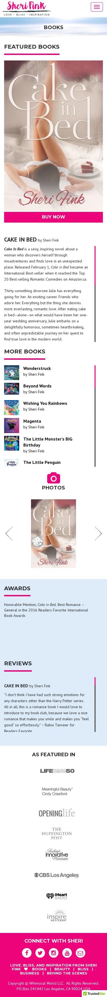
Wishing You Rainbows (45, 403)
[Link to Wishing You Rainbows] (11, 407)
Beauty (62, 969)
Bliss (84, 969)
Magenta (32, 421)
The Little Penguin (42, 462)
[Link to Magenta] (11, 425)
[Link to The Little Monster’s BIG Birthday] (11, 443)
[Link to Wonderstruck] (11, 372)
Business (30, 973)
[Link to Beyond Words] (11, 388)
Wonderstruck (37, 368)
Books (40, 969)
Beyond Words (37, 386)
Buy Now (53, 217)
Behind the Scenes (67, 973)
